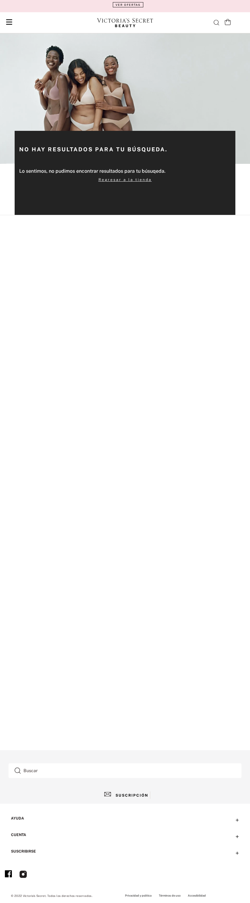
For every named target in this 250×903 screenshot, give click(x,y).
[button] (125, 4)
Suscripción (132, 795)
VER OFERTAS (128, 4)
